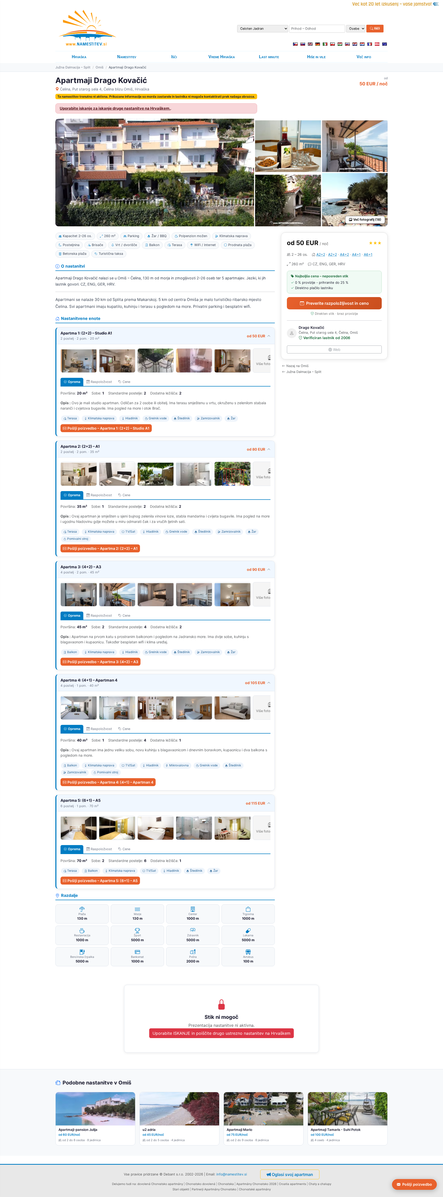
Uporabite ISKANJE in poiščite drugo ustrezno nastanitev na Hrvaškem (221, 1033)
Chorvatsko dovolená (200, 1184)
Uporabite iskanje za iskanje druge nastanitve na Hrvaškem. (115, 108)
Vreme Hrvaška (221, 57)
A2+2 (320, 254)
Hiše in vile (316, 57)
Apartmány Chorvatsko (220, 1189)
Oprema (74, 382)
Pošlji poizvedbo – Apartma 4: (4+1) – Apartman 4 (110, 782)
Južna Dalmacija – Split (72, 67)
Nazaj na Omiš (297, 366)
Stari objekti (181, 1189)
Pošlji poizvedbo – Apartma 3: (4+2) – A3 (102, 662)
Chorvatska (226, 1184)
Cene (126, 382)
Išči (376, 28)
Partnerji (198, 1189)
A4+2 (344, 254)
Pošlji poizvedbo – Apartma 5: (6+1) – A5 (102, 880)
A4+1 (356, 254)
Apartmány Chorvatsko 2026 (256, 1184)
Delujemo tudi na (124, 1184)
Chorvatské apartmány (255, 1189)
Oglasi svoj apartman (292, 1174)
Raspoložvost (101, 382)
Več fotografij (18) (367, 219)
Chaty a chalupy (320, 1184)
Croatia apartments (292, 1184)
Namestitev (126, 57)
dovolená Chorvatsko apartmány (160, 1184)
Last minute (269, 57)
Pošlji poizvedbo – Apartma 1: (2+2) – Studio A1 (108, 428)
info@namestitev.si (231, 1174)
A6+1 (368, 254)
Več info (364, 57)
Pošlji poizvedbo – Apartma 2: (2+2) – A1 (102, 548)
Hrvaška (79, 57)
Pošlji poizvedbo (417, 1184)
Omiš (100, 67)
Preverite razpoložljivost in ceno (337, 303)
